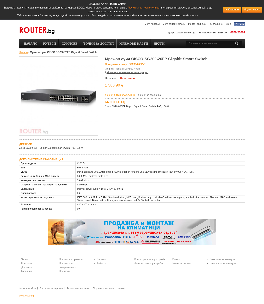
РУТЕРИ (49, 43)
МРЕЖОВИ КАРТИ (133, 43)
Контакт (122, 288)
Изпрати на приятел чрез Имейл (123, 68)
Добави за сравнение (150, 95)
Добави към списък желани (120, 95)
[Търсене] (238, 43)
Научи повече (252, 9)
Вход (228, 24)
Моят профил (152, 24)
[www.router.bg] (37, 30)
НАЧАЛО (30, 43)
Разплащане (216, 24)
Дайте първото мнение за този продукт (126, 72)
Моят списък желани (174, 24)
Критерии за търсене (51, 288)
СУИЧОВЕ (69, 43)
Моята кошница (197, 24)
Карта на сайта (27, 288)
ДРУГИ (159, 43)
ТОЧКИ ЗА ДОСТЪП (98, 43)
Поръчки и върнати (103, 288)
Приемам (233, 9)
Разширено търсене (78, 288)
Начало (23, 52)
